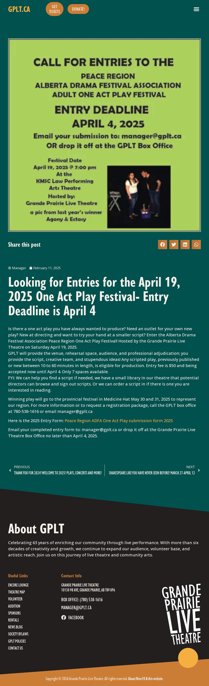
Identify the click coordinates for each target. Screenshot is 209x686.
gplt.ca (19, 9)
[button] (196, 9)
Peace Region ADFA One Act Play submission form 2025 (119, 420)
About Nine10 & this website (145, 678)
